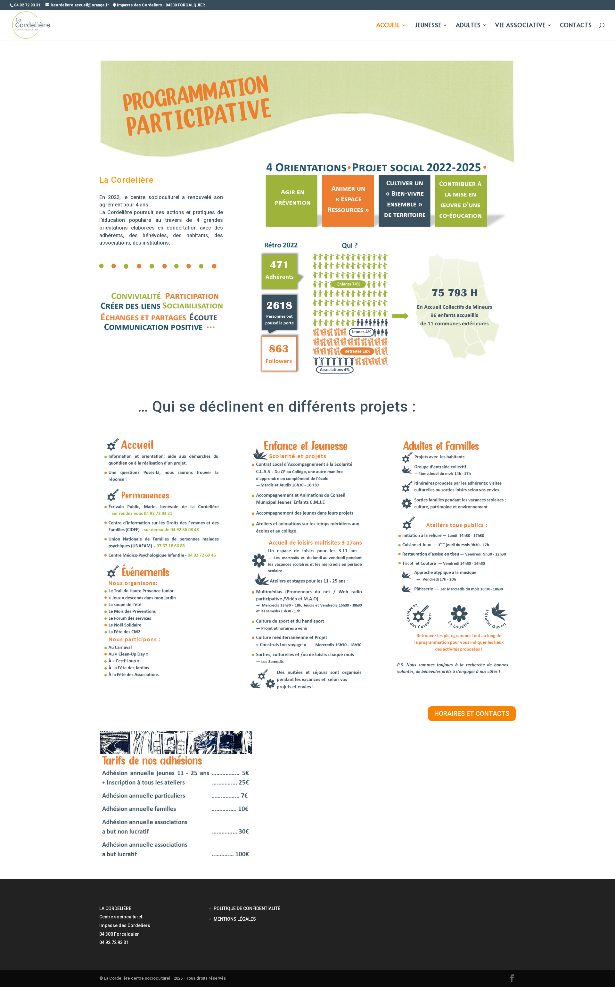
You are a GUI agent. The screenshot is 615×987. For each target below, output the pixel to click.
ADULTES (468, 26)
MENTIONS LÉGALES (235, 919)
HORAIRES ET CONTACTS (471, 713)
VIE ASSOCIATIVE (520, 26)
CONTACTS (576, 26)
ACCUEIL (388, 26)
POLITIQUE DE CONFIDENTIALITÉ (247, 908)
